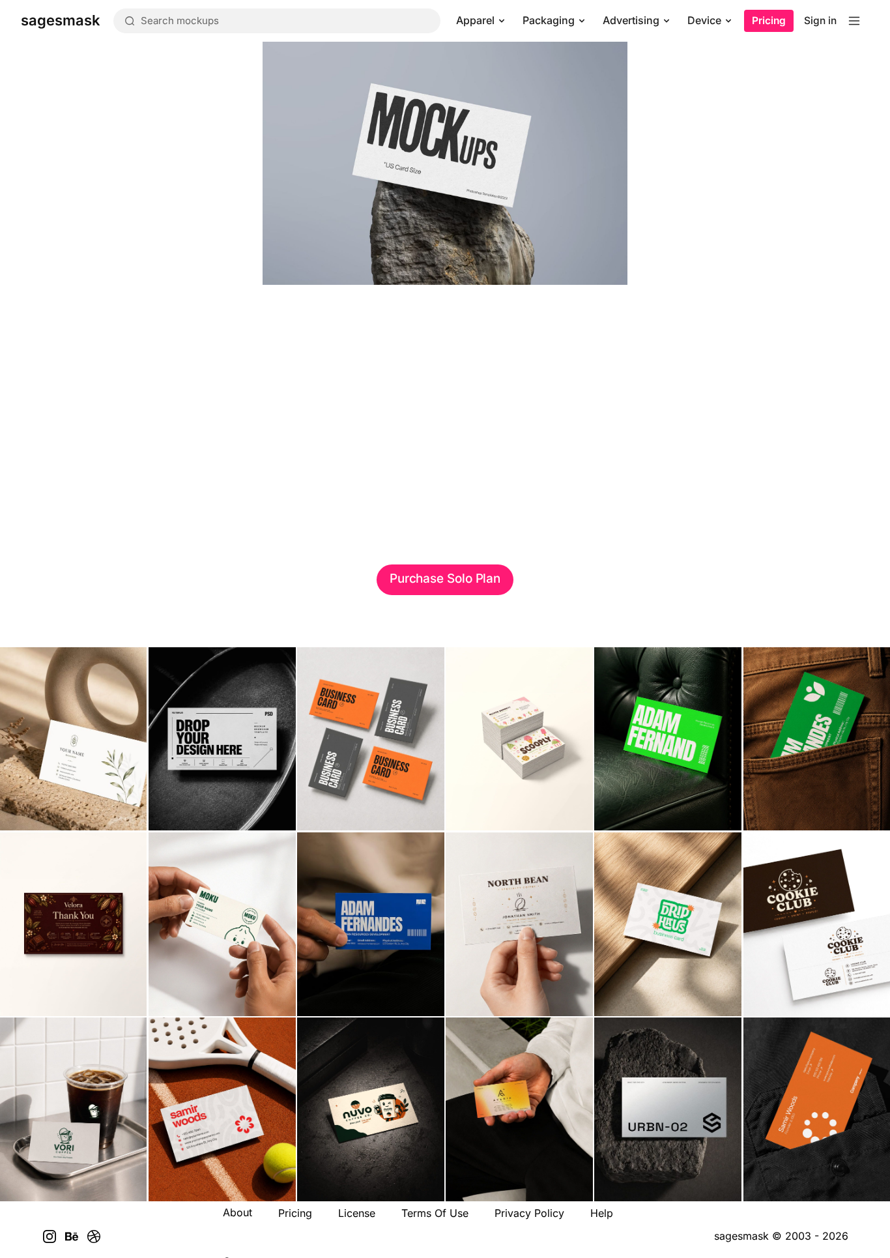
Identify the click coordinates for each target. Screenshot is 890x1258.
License (356, 1213)
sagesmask (741, 1235)
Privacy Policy (529, 1213)
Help (601, 1213)
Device (704, 20)
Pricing (769, 20)
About (237, 1212)
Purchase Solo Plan (445, 578)
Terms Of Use (434, 1213)
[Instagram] (49, 1236)
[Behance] (71, 1236)
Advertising (631, 20)
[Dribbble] (94, 1236)
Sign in (820, 20)
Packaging (549, 20)
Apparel (475, 20)
